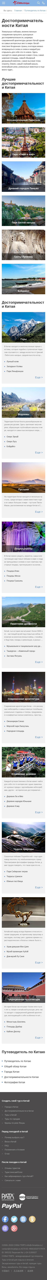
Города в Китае (11, 1107)
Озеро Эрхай (12, 437)
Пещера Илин (13, 571)
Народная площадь (15, 731)
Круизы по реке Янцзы (15, 1123)
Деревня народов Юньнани (19, 801)
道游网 (30, 1271)
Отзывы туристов (12, 1168)
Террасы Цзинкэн (14, 876)
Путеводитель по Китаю (35, 11)
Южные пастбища (15, 881)
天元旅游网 (18, 1271)
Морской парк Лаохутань (18, 726)
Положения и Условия (15, 1150)
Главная (18, 11)
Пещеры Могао (13, 576)
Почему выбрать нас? (14, 1137)
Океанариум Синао (15, 721)
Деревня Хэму (13, 806)
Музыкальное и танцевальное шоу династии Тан (25, 646)
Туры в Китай (11, 1115)
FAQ (7, 1146)
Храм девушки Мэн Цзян (18, 947)
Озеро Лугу (12, 441)
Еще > (39, 377)
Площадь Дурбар (14, 1027)
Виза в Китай (10, 1142)
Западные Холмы (15, 366)
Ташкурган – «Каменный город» (21, 651)
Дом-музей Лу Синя (15, 956)
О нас (7, 1154)
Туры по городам (12, 1119)
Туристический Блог (14, 1172)
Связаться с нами (13, 1180)
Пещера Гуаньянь (15, 581)
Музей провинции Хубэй (17, 951)
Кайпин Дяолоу (13, 1031)
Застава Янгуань (14, 656)
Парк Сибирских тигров (17, 871)
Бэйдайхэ (11, 446)
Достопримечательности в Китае (19, 1111)
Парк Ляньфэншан (15, 371)
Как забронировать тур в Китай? (19, 1176)
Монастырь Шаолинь (16, 1022)
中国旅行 (6, 1271)
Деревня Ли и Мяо (15, 796)
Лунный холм (13, 361)
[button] (23, 3)
